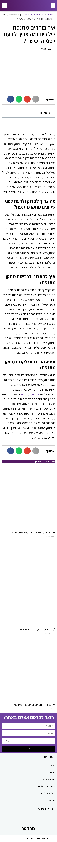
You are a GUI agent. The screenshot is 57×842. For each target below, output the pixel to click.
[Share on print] (35, 99)
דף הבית (51, 14)
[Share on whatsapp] (19, 99)
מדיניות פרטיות (44, 808)
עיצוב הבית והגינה (34, 14)
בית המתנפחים (30, 394)
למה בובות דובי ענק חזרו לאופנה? (37, 629)
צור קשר (28, 828)
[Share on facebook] (10, 99)
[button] (53, 5)
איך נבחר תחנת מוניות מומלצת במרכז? (34, 704)
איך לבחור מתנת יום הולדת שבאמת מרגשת (32, 532)
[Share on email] (27, 99)
